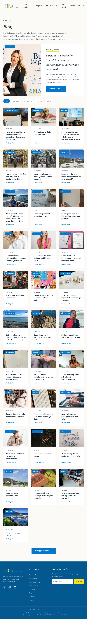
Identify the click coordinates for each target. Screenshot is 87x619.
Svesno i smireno (34, 582)
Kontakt (72, 5)
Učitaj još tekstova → (43, 550)
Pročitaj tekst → (55, 88)
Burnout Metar (26, 5)
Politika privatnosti (31, 613)
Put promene (33, 578)
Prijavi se (79, 581)
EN (83, 6)
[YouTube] (15, 587)
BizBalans (49, 5)
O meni (64, 5)
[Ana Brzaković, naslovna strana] (13, 5)
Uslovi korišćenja (43, 613)
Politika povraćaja (56, 613)
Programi (39, 5)
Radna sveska (33, 586)
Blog (57, 5)
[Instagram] (10, 587)
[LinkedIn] (5, 587)
